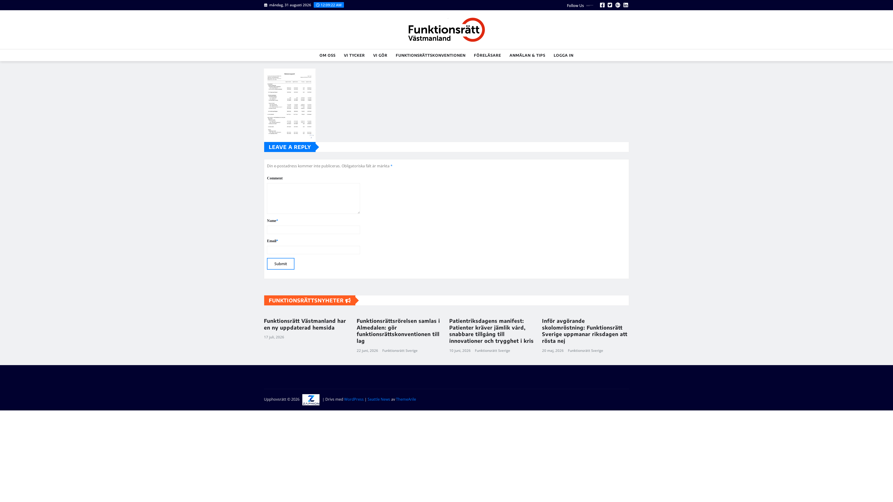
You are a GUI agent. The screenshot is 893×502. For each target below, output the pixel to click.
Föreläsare (487, 55)
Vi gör (380, 55)
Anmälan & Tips (527, 55)
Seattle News (379, 399)
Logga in (563, 55)
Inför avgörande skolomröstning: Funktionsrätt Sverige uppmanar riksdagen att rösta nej (584, 330)
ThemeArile (406, 399)
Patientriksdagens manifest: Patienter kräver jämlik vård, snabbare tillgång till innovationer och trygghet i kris (491, 330)
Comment (275, 178)
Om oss (328, 55)
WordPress (354, 399)
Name (272, 221)
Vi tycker (354, 55)
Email (272, 241)
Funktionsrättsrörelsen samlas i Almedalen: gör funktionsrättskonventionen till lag (398, 330)
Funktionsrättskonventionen (431, 55)
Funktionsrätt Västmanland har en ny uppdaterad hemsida (305, 324)
